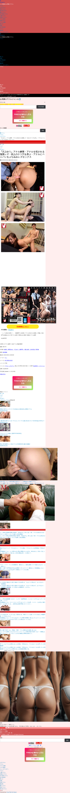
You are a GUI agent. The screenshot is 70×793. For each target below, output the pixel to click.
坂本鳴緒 (5, 352)
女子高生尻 (2, 27)
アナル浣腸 (2, 22)
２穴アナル (2, 7)
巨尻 (1, 25)
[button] (35, 790)
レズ (1, 147)
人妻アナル (2, 15)
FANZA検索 (41, 106)
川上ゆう (2, 149)
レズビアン (11, 366)
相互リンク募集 (4, 731)
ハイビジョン (41, 366)
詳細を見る (2, 374)
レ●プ (1, 146)
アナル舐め (2, 18)
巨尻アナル (2, 20)
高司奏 (37, 349)
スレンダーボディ (4, 32)
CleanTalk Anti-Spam (11, 792)
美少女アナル (3, 10)
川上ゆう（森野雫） (19, 349)
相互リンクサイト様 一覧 (6, 732)
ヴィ (6, 357)
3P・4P (2, 144)
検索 (43, 130)
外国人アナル (3, 17)
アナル (1, 5)
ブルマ (1, 28)
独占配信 (35, 366)
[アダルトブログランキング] (19, 126)
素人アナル (2, 12)
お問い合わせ (3, 729)
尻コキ (1, 23)
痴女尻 (1, 30)
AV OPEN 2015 (9, 360)
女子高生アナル (4, 14)
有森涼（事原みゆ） (9, 349)
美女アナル (2, 9)
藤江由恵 (27, 349)
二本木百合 (32, 349)
